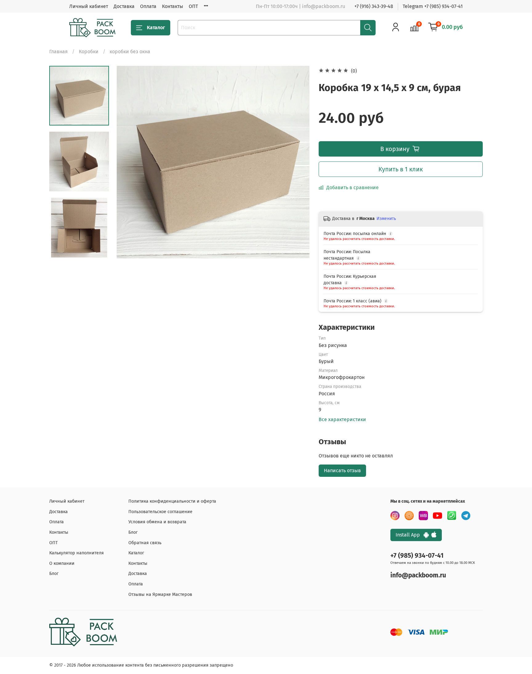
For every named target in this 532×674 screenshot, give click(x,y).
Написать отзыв (342, 470)
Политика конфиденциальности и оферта (172, 501)
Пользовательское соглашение (160, 511)
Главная (58, 51)
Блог (53, 573)
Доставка (124, 6)
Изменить (386, 218)
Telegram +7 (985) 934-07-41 (433, 6)
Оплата (148, 6)
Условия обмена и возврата (157, 521)
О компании (62, 563)
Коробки (89, 51)
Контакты (172, 6)
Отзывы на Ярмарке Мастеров (160, 594)
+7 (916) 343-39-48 (373, 6)
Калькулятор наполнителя (76, 553)
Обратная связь (144, 542)
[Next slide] (297, 162)
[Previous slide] (129, 162)
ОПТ (193, 6)
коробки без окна (130, 51)
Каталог (156, 27)
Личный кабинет (88, 6)
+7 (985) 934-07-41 (417, 556)
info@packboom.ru (418, 575)
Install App (410, 535)
